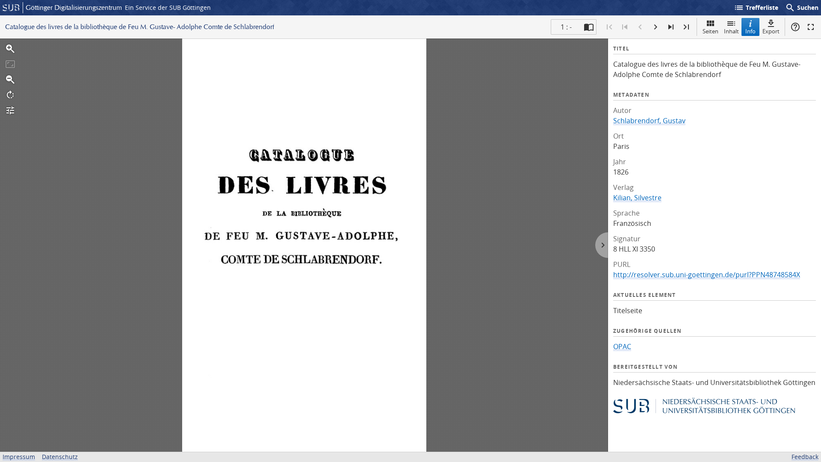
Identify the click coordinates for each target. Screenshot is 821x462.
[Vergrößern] (10, 48)
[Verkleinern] (10, 79)
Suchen (801, 8)
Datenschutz (60, 457)
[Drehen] (10, 95)
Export (771, 31)
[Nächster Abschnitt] (671, 27)
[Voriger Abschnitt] (624, 27)
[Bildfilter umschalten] (10, 110)
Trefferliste (756, 8)
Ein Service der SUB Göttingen (168, 7)
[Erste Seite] (609, 27)
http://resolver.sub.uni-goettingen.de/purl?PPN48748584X (706, 274)
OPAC (622, 346)
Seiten (710, 31)
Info (750, 31)
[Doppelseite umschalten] (589, 27)
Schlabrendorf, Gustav (649, 120)
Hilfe (795, 27)
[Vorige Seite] (640, 27)
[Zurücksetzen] (10, 64)
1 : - (566, 27)
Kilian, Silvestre (637, 197)
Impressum (19, 457)
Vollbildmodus (810, 27)
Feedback (804, 457)
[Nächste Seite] (655, 27)
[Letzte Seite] (686, 27)
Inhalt (731, 31)
